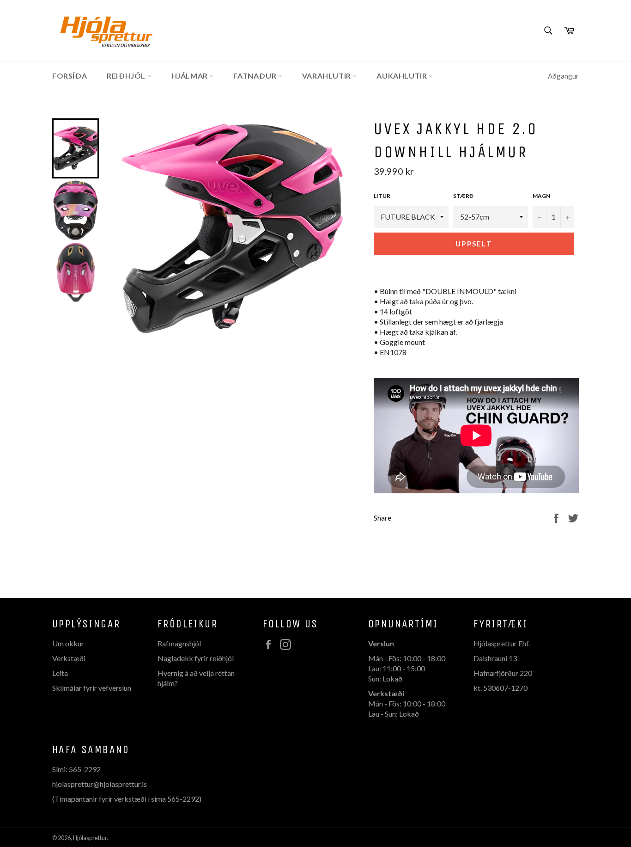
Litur (382, 195)
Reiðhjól (127, 75)
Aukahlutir (402, 75)
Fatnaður (255, 75)
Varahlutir (327, 75)
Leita (60, 673)
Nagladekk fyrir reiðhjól (196, 658)
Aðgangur (563, 76)
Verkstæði (68, 658)
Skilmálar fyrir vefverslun (91, 687)
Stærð (463, 195)
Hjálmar (190, 75)
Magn (541, 195)
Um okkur (68, 643)
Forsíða (69, 75)
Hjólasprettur (90, 837)
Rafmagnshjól (179, 643)
